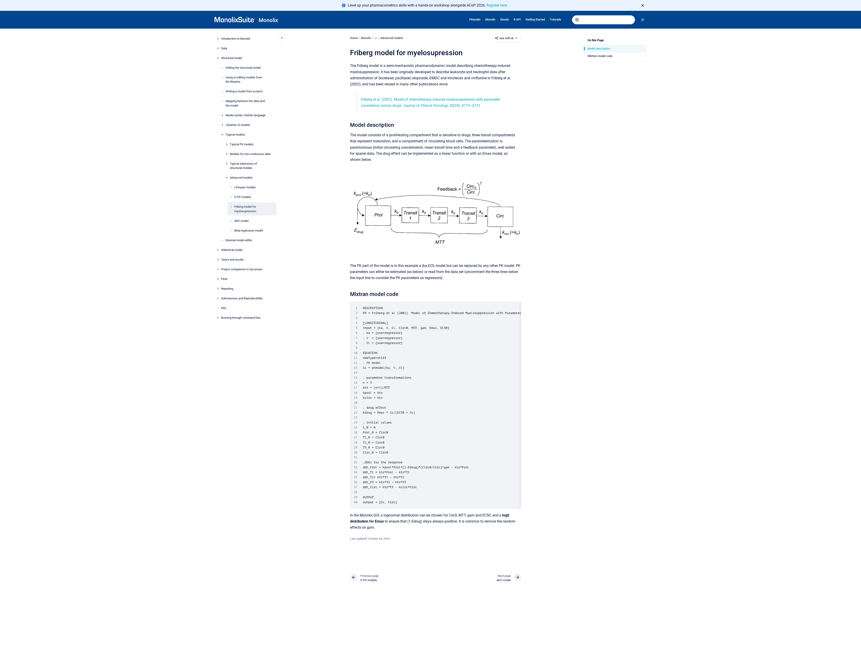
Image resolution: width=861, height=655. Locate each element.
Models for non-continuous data (250, 154)
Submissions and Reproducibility (241, 298)
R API (517, 19)
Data (224, 48)
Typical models (235, 134)
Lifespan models (245, 187)
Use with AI (506, 38)
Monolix (268, 20)
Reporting (227, 288)
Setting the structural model (243, 67)
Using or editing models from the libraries (244, 80)
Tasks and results (232, 259)
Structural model (231, 58)
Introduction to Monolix (235, 38)
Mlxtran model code (600, 56)
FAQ (223, 308)
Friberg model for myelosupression (245, 209)
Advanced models (241, 177)
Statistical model (231, 250)
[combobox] (603, 20)
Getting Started (535, 19)
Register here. (497, 5)
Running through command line (240, 317)
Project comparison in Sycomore (241, 269)
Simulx (504, 19)
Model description (599, 48)
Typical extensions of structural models (243, 166)
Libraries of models (238, 125)
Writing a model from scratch (244, 91)
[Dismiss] (642, 5)
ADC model (241, 221)
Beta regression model (248, 230)
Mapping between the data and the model (245, 103)
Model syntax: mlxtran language (246, 115)
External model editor (239, 240)
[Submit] (577, 19)
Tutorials (555, 19)
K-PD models (242, 197)
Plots (224, 279)
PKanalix (475, 19)
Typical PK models (241, 144)
